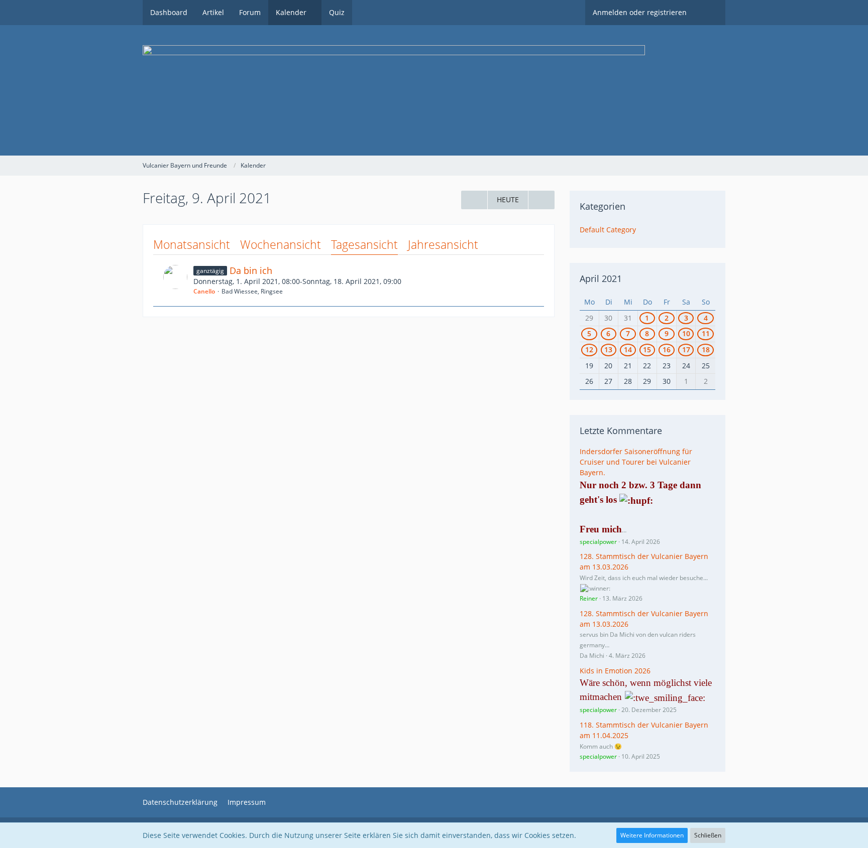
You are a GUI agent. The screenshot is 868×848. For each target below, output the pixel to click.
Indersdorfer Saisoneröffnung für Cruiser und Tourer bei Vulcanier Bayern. (636, 462)
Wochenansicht (280, 244)
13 (608, 349)
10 (686, 333)
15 (647, 349)
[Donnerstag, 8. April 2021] (474, 200)
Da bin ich (251, 270)
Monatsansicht (191, 244)
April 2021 (601, 278)
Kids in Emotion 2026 (615, 670)
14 (628, 349)
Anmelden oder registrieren (640, 12)
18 (706, 349)
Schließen (707, 835)
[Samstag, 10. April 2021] (541, 200)
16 (667, 349)
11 (706, 333)
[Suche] (709, 12)
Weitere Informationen (652, 835)
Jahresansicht (443, 244)
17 (686, 349)
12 (589, 349)
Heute (508, 199)
